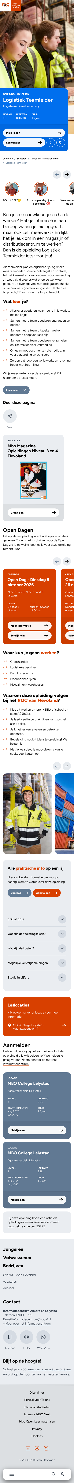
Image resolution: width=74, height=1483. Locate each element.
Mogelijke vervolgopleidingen (28, 963)
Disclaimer (37, 1392)
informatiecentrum (16, 1064)
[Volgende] (67, 561)
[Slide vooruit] (67, 174)
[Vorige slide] (57, 766)
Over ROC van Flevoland (19, 1275)
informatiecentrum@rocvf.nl (31, 1319)
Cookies (37, 1436)
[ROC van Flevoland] (10, 5)
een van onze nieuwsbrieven (49, 1369)
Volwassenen (17, 1257)
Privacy (37, 1429)
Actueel (8, 1288)
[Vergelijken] (51, 142)
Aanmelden (43, 893)
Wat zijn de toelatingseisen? (27, 934)
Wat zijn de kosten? (21, 948)
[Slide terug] (57, 174)
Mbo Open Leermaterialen (37, 1421)
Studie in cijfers (18, 977)
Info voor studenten (37, 1407)
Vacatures (10, 1281)
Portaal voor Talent (37, 1400)
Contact (16, 893)
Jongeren (13, 1249)
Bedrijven (13, 1265)
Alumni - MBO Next (37, 1414)
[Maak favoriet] (61, 142)
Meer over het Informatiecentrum (28, 1323)
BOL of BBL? (16, 919)
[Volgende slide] (67, 766)
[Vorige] (57, 561)
